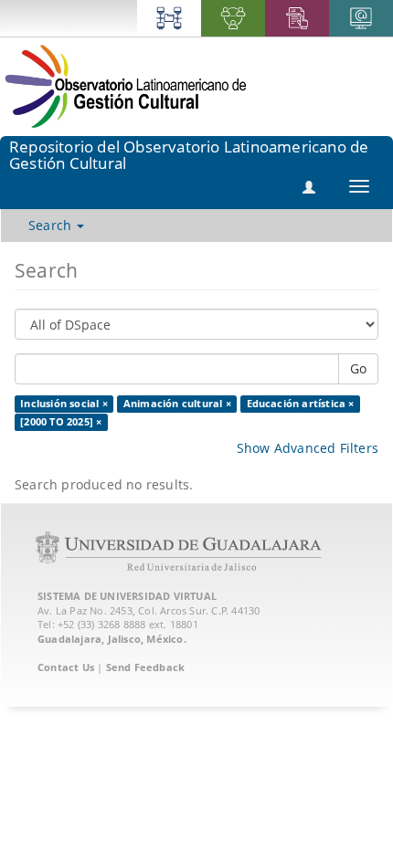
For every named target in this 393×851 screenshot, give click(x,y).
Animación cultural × (177, 403)
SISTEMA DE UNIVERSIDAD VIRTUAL (127, 596)
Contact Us (65, 667)
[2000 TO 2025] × (60, 421)
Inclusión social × (64, 403)
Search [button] (51, 225)
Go (358, 368)
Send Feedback (146, 667)
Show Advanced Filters (307, 448)
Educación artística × (301, 403)
